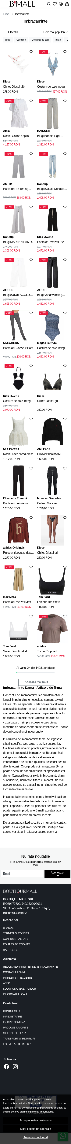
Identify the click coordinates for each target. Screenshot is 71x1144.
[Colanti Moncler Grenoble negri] (52, 480)
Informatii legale (15, 994)
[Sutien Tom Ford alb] (18, 628)
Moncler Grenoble (49, 498)
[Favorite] (55, 4)
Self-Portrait (11, 449)
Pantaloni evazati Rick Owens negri (51, 242)
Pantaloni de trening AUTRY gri (15, 189)
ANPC (6, 983)
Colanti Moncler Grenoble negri (47, 504)
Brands (8, 927)
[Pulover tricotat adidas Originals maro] (18, 530)
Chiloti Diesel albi (14, 86)
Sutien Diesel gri (47, 401)
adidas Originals (14, 547)
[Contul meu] (61, 4)
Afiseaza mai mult (36, 681)
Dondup (42, 184)
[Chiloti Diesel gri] (52, 530)
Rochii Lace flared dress (18, 454)
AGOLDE (9, 290)
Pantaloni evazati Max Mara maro (17, 602)
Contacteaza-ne (14, 972)
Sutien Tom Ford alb (15, 651)
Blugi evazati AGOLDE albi (17, 295)
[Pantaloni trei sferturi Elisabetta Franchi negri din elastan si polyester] (18, 480)
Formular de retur (17, 1044)
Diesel (7, 81)
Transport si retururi (19, 1038)
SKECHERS (11, 342)
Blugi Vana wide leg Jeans (49, 295)
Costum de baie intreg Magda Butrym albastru (51, 348)
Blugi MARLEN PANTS (18, 242)
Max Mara (9, 596)
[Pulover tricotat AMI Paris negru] (52, 431)
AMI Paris (43, 449)
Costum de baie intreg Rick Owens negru (17, 401)
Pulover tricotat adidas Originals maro (17, 553)
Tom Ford (43, 596)
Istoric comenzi (14, 1022)
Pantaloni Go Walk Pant (18, 348)
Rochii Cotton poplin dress (16, 136)
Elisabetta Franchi (15, 498)
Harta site (10, 949)
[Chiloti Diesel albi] (18, 64)
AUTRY (8, 184)
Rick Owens (45, 236)
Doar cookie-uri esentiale (35, 1128)
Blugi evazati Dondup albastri (50, 189)
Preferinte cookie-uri (35, 1137)
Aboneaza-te (57, 874)
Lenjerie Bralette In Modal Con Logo (49, 602)
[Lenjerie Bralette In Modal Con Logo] (52, 579)
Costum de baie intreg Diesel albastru (51, 87)
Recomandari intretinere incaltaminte (30, 966)
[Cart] (67, 4)
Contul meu (11, 1011)
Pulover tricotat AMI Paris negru (49, 454)
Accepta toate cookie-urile (35, 1120)
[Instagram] (16, 1066)
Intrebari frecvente (17, 977)
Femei (6, 14)
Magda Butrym (47, 342)
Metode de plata (14, 1033)
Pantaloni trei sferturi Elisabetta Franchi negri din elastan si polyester (18, 504)
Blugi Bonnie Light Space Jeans (48, 136)
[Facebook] (7, 1066)
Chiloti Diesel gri (47, 552)
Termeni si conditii (16, 933)
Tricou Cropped (47, 651)
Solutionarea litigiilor (19, 988)
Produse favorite (15, 1027)
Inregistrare (12, 1016)
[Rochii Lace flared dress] (18, 431)
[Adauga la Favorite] (31, 51)
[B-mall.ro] (23, 4)
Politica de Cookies (16, 944)
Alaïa (6, 130)
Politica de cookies (23, 1107)
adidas (41, 646)
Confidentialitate (15, 938)
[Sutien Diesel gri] (52, 378)
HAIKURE (43, 130)
